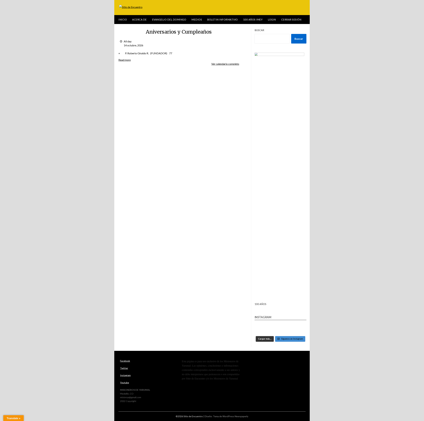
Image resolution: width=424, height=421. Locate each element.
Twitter (124, 368)
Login (272, 19)
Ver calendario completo (225, 63)
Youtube (124, 382)
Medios (196, 19)
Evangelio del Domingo (169, 19)
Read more (124, 59)
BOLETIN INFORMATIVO (222, 19)
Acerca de (139, 19)
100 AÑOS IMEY (253, 19)
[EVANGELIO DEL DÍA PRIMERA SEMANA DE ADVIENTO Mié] (280, 329)
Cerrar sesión (291, 19)
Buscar (259, 30)
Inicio (122, 19)
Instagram (125, 375)
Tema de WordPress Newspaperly (230, 416)
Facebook (125, 360)
